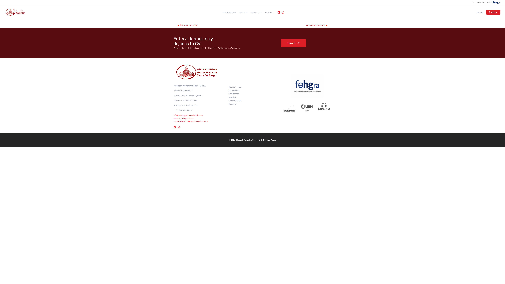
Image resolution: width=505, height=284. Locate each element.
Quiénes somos (229, 12)
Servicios (255, 12)
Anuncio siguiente (317, 25)
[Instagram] (282, 12)
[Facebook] (278, 12)
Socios (242, 12)
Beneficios (232, 97)
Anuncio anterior (187, 25)
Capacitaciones (234, 101)
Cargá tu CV (294, 43)
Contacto (269, 12)
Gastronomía (233, 94)
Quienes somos (234, 87)
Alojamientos (233, 90)
